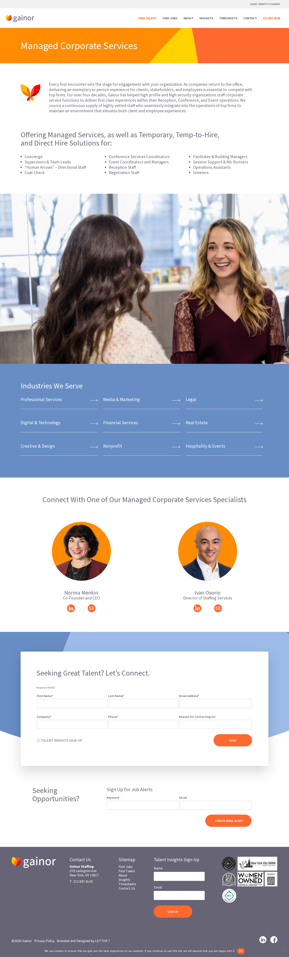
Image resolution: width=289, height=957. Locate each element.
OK (241, 950)
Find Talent (127, 871)
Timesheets (127, 884)
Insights (124, 879)
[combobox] (215, 724)
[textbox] (185, 723)
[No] (284, 951)
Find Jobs (126, 866)
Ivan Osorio (208, 592)
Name (158, 868)
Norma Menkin (81, 592)
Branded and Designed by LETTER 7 (83, 941)
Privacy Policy (44, 941)
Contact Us (127, 888)
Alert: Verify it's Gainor (265, 4)
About (123, 875)
